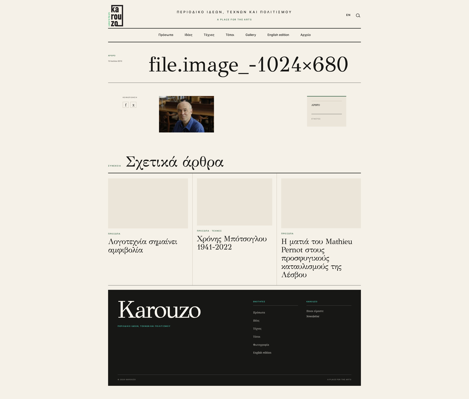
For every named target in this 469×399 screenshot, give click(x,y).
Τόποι (230, 35)
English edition (278, 35)
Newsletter (313, 316)
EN (348, 15)
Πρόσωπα (165, 35)
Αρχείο (305, 35)
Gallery (250, 35)
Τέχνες (209, 35)
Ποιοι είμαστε (315, 311)
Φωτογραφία (261, 344)
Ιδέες (188, 35)
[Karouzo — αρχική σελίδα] (115, 15)
